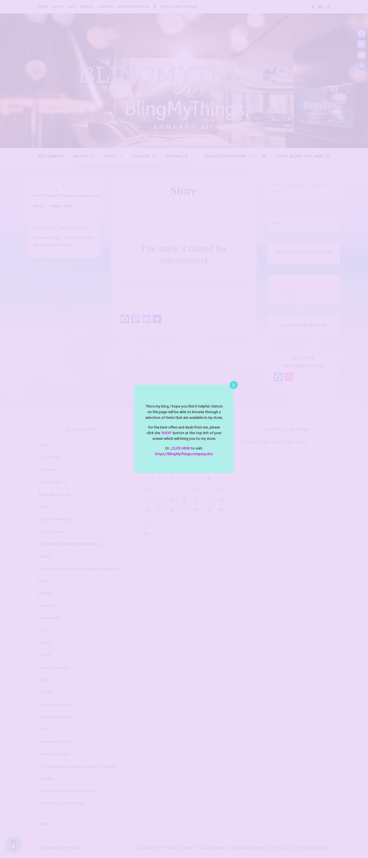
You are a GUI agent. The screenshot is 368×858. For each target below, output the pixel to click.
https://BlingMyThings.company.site (184, 454)
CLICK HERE (181, 448)
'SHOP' (166, 433)
